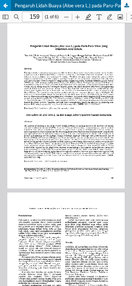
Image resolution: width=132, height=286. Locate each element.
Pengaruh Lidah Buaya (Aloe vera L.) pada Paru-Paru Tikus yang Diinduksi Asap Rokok (73, 5)
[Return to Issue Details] (5, 5)
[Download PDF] (126, 5)
